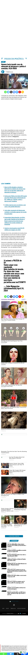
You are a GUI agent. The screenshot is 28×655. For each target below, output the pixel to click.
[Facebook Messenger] (17, 92)
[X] (11, 92)
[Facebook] (14, 92)
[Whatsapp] (5, 92)
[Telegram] (8, 92)
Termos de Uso (13, 608)
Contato (7, 608)
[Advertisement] (14, 14)
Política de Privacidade (21, 608)
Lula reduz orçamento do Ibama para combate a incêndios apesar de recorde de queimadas (15, 212)
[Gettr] (19, 92)
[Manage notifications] (25, 652)
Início (3, 608)
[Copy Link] (22, 92)
